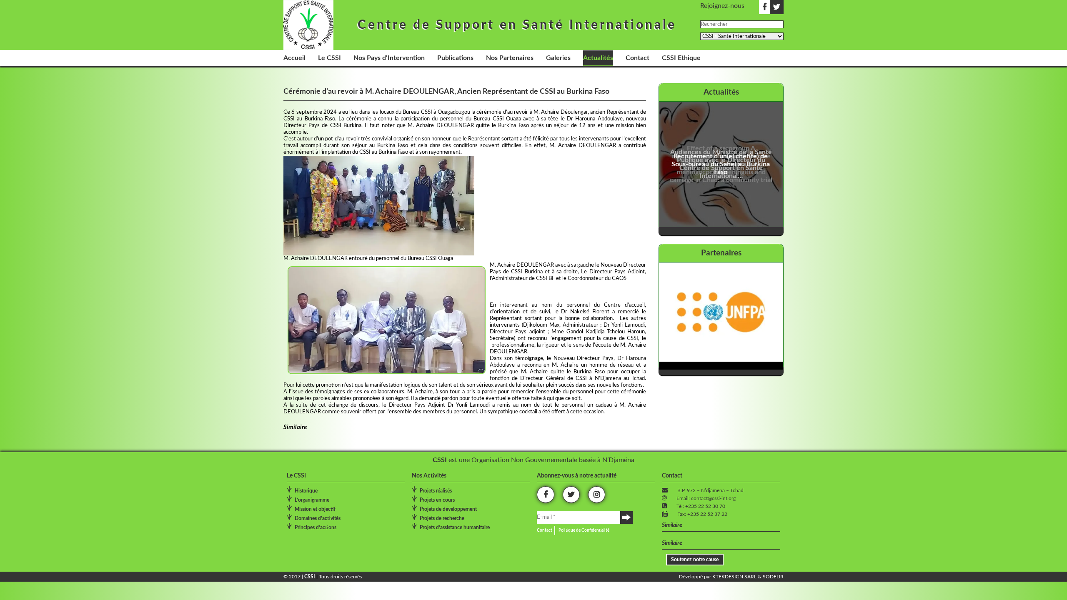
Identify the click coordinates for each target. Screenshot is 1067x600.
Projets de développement (448, 509)
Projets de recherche (442, 518)
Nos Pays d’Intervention (389, 58)
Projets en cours (437, 500)
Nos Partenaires (510, 58)
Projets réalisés (436, 490)
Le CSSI (329, 58)
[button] (378, 205)
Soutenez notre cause (695, 559)
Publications (455, 58)
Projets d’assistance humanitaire (455, 527)
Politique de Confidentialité (584, 530)
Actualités (598, 58)
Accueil (294, 58)
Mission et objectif (315, 509)
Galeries (558, 58)
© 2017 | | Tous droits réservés (322, 576)
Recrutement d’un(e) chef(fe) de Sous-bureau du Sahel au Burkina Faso (721, 164)
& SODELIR (770, 576)
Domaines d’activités (318, 518)
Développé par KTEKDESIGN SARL (717, 576)
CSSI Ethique (681, 58)
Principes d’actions (315, 527)
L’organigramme (312, 500)
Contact (637, 58)
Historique (306, 490)
